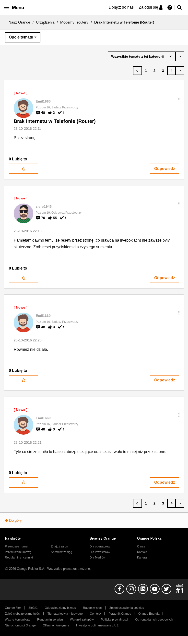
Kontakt (142, 552)
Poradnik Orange (119, 613)
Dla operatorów (100, 546)
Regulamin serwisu (50, 619)
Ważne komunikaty (17, 619)
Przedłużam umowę (18, 552)
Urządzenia (45, 22)
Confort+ (95, 613)
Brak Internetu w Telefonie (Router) (55, 121)
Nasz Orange (19, 22)
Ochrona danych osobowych (154, 619)
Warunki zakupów (82, 619)
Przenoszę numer (16, 546)
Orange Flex (13, 608)
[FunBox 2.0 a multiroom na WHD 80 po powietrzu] (171, 56)
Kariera (142, 557)
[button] (179, 98)
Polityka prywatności (114, 619)
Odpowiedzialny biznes (60, 608)
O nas (141, 546)
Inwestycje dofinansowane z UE (97, 625)
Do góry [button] (15, 520)
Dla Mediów (98, 557)
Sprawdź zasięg (61, 552)
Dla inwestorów (100, 552)
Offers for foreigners (56, 625)
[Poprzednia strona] (137, 70)
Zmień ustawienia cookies (126, 608)
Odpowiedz (164, 169)
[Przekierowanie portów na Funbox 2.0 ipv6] (179, 56)
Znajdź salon (59, 546)
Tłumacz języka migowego (65, 613)
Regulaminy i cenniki (19, 557)
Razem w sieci (92, 608)
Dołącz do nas (121, 7)
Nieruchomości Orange (20, 625)
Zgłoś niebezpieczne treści (22, 613)
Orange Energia (149, 613)
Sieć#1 (33, 608)
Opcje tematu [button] (21, 37)
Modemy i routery (74, 22)
